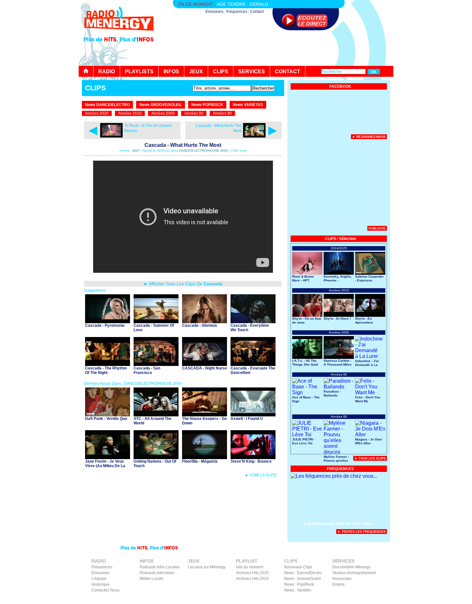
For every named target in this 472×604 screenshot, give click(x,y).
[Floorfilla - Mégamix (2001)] (204, 457)
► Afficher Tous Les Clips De (183, 283)
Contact (257, 11)
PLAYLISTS (139, 71)
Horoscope (342, 578)
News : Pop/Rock (299, 584)
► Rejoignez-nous (369, 136)
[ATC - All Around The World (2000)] (156, 414)
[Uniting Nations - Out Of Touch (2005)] (156, 457)
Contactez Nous (105, 590)
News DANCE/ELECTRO (107, 104)
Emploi (338, 584)
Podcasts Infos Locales (160, 567)
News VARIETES (248, 104)
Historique (100, 584)
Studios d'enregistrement (354, 573)
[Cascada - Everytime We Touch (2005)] (253, 321)
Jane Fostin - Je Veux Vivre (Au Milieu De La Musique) (105, 466)
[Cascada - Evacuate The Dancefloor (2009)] (253, 364)
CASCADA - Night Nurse (204, 368)
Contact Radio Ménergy (279, 599)
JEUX (196, 71)
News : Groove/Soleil (302, 578)
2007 (136, 150)
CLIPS (220, 71)
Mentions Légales (330, 599)
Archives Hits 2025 (252, 573)
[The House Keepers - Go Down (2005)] (204, 414)
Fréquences (236, 11)
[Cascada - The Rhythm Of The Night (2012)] (107, 364)
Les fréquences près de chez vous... (340, 523)
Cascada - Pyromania (105, 325)
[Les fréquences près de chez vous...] (334, 476)
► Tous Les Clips (370, 458)
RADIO (106, 71)
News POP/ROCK (207, 104)
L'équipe (99, 578)
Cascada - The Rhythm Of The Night (106, 370)
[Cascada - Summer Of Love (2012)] (156, 321)
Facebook (358, 599)
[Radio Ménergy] (118, 33)
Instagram (378, 599)
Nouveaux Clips (298, 567)
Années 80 (222, 113)
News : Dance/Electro (303, 573)
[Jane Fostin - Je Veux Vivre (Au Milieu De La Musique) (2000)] (107, 457)
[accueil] (86, 71)
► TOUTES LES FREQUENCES (361, 531)
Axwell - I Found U (247, 418)
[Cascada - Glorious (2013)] (204, 321)
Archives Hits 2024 (252, 578)
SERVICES (251, 71)
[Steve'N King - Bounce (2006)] (253, 457)
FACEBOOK (340, 86)
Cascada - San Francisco (147, 370)
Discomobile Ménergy (351, 567)
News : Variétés (297, 590)
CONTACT (287, 71)
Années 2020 (97, 113)
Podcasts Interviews (157, 573)
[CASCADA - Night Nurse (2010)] (204, 364)
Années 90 (193, 113)
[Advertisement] (276, 48)
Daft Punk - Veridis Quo (106, 418)
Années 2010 (130, 113)
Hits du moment (249, 567)
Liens (307, 599)
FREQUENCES (340, 468)
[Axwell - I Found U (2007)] (253, 414)
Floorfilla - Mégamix (200, 461)
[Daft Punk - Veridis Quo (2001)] (107, 414)
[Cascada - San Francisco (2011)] (156, 364)
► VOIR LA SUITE (261, 475)
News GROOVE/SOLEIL (160, 104)
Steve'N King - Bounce (251, 461)
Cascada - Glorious (199, 325)
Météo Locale (151, 578)
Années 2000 (163, 113)
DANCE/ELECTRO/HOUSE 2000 (203, 150)
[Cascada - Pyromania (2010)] (107, 321)
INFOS (171, 71)
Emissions (214, 11)
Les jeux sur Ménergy (206, 567)
